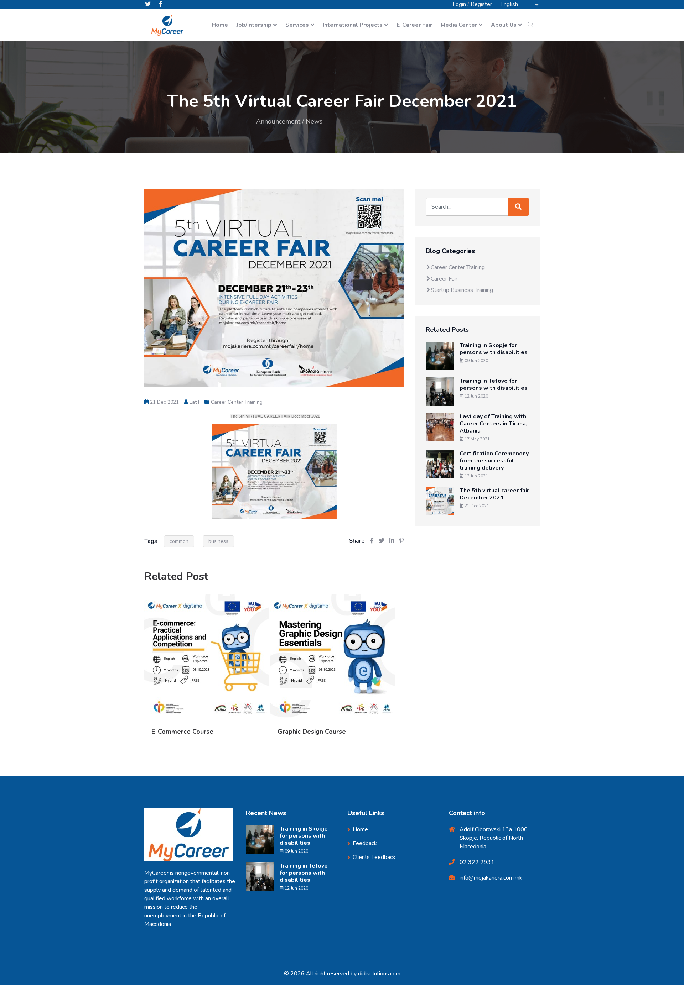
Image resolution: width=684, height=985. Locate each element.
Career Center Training (237, 402)
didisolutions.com (379, 974)
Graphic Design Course (312, 731)
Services (297, 25)
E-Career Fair (414, 25)
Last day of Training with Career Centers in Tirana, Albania (493, 424)
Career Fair (444, 279)
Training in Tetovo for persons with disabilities (494, 384)
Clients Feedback (374, 857)
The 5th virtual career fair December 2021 (494, 494)
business (218, 541)
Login (459, 4)
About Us (504, 25)
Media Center (459, 25)
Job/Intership (254, 25)
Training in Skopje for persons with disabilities (494, 348)
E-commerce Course (182, 731)
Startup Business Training (462, 290)
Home (220, 25)
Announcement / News (289, 121)
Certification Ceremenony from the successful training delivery (494, 461)
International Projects (353, 25)
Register (481, 4)
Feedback (365, 843)
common (179, 541)
